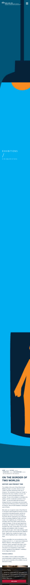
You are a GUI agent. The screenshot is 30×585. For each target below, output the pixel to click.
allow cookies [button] (14, 581)
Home (3, 470)
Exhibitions (6, 472)
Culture (12, 470)
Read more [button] (9, 578)
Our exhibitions (17, 472)
